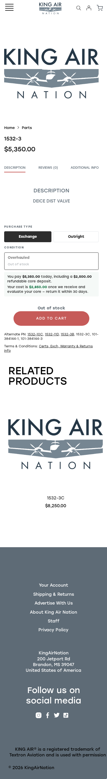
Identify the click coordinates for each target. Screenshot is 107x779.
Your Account (53, 585)
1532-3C (55, 498)
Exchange (28, 236)
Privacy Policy (53, 629)
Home (9, 128)
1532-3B (67, 334)
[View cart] (100, 8)
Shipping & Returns (53, 594)
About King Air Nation (53, 612)
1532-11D (52, 334)
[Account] (88, 8)
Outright (76, 236)
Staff (53, 621)
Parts (27, 128)
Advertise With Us (54, 603)
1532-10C (35, 334)
